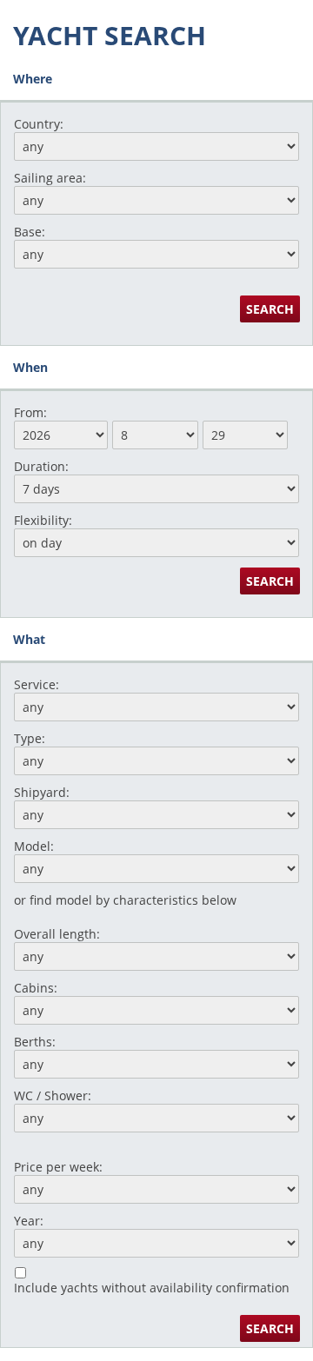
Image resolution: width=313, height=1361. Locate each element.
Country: (38, 124)
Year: (28, 1220)
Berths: (35, 1041)
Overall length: (57, 934)
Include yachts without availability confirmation (152, 1287)
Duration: (41, 466)
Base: (29, 231)
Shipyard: (42, 792)
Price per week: (58, 1167)
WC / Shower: (52, 1095)
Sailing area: (50, 177)
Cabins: (35, 987)
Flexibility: (43, 520)
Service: (36, 684)
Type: (29, 738)
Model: (34, 846)
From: (30, 412)
